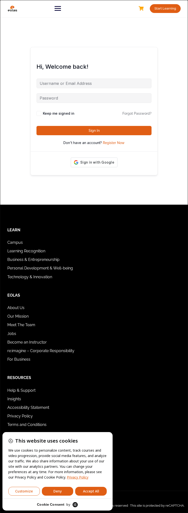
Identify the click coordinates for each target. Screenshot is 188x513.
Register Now (114, 143)
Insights (14, 399)
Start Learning (165, 8)
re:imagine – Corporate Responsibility (40, 350)
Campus (15, 242)
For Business (18, 359)
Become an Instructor (27, 342)
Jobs (11, 333)
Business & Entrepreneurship (33, 259)
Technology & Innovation (29, 277)
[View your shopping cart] (142, 8)
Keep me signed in (58, 113)
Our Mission (18, 316)
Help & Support (21, 390)
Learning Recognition (26, 251)
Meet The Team (21, 325)
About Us (15, 307)
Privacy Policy (20, 416)
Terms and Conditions (27, 424)
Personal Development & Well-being (40, 268)
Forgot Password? (137, 113)
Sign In (94, 131)
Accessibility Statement (28, 407)
